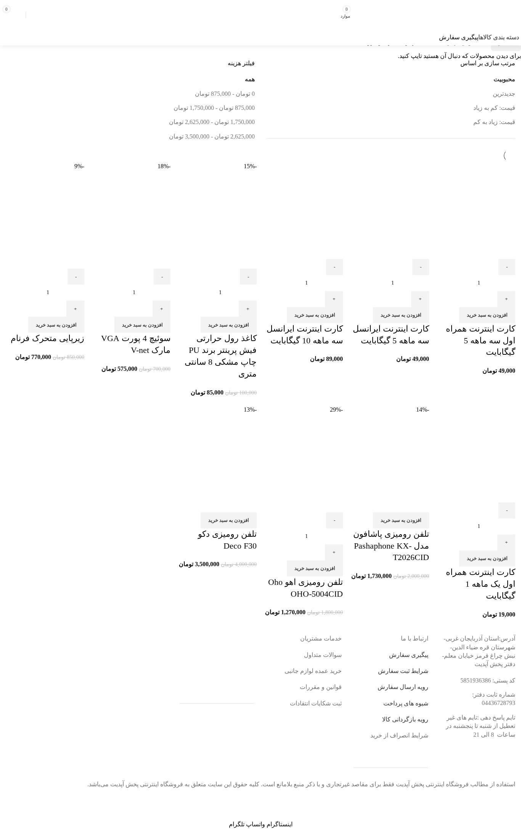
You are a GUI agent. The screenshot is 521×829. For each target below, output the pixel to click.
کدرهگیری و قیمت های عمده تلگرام (61, 800)
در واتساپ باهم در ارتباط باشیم (452, 800)
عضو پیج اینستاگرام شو (254, 800)
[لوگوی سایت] (467, 14)
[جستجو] (404, 15)
